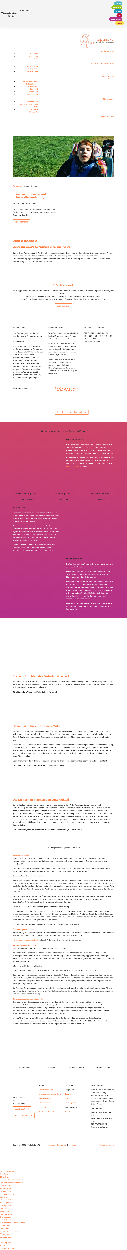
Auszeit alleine (32, 109)
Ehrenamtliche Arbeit (106, 76)
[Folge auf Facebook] (4, 16)
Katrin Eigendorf (32, 84)
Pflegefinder (117, 7)
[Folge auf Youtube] (12, 16)
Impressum (73, 1145)
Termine (118, 11)
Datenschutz (61, 1145)
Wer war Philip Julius (30, 81)
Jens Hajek (34, 89)
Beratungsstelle (116, 19)
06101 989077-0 (27, 10)
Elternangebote (108, 99)
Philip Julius (17, 186)
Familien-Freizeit (32, 66)
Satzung (52, 1145)
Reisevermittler (32, 71)
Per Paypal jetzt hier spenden (63, 285)
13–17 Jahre (33, 56)
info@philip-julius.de (10, 13)
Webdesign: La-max (107, 1145)
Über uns (111, 79)
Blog (119, 15)
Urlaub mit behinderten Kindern (102, 64)
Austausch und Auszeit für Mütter (12, 1223)
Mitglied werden (32, 94)
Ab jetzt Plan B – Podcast (9, 1231)
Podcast (118, 3)
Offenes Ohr (33, 112)
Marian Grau (33, 92)
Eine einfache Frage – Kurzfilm (11, 1180)
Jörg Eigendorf (32, 86)
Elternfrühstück (32, 102)
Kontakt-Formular (72, 466)
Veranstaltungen (6, 1237)
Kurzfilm (35, 59)
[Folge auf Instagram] (8, 16)
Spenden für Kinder (107, 117)
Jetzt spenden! (21, 222)
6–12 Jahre (34, 54)
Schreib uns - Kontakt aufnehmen (71, 412)
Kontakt (119, 23)
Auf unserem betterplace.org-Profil (25, 940)
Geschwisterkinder (107, 51)
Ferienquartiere (32, 69)
